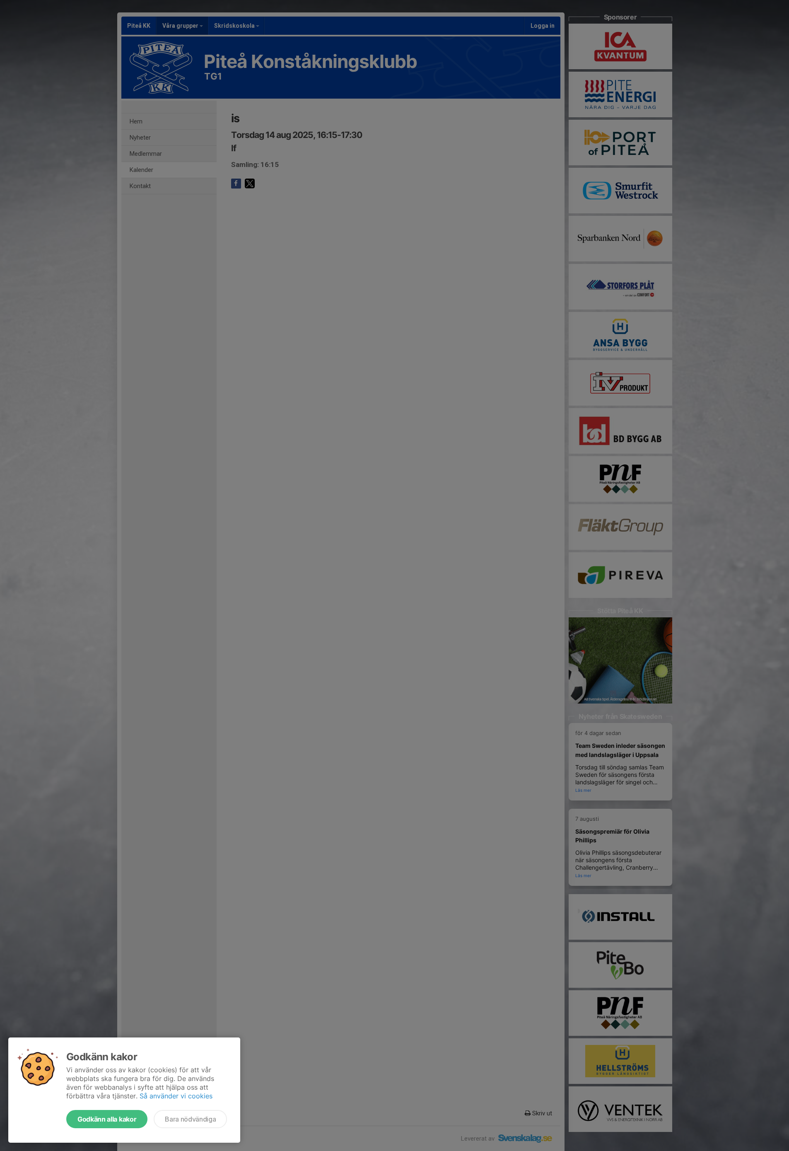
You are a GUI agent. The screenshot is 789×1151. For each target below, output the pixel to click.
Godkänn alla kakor (106, 1119)
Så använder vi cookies (176, 1096)
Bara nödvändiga (190, 1119)
